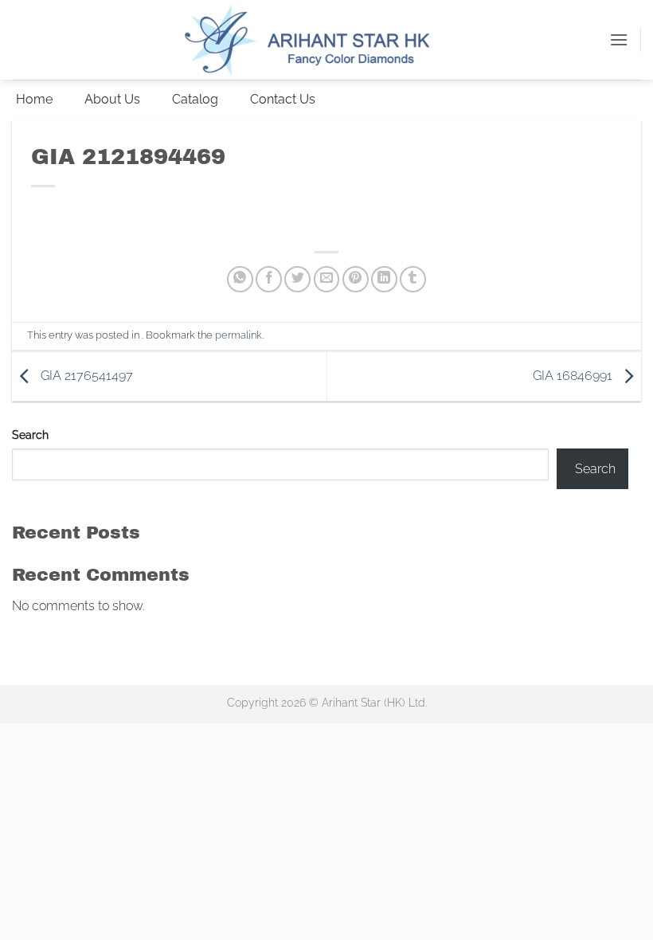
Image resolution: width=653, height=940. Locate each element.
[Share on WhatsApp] (240, 279)
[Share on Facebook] (269, 279)
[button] (618, 39)
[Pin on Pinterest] (355, 279)
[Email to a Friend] (327, 279)
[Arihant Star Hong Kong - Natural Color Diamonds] (326, 40)
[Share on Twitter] (297, 279)
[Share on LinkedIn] (384, 279)
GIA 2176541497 (85, 375)
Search (30, 434)
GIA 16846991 (574, 375)
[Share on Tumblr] (413, 279)
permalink (238, 335)
